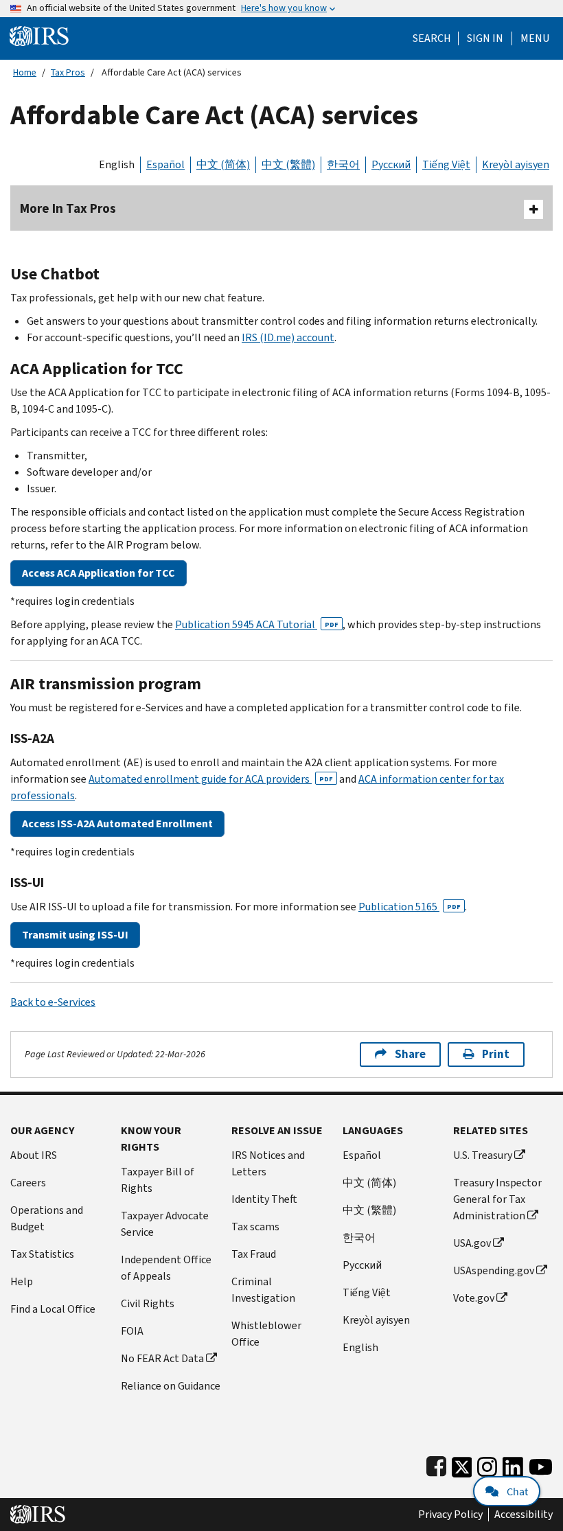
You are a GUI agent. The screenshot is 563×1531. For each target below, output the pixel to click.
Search (432, 38)
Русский (391, 164)
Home (24, 72)
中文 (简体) (223, 164)
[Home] (39, 35)
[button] (485, 38)
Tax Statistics (42, 1254)
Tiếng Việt (446, 164)
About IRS (33, 1155)
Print (495, 1054)
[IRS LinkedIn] (513, 1464)
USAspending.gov (493, 1270)
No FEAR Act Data (162, 1358)
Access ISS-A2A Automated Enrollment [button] (117, 823)
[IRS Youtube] (541, 1464)
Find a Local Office (52, 1309)
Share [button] (410, 1054)
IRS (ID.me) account (288, 337)
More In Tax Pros (68, 208)
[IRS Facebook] (436, 1464)
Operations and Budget (46, 1218)
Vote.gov (473, 1298)
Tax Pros (68, 72)
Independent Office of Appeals (166, 1267)
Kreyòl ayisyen (515, 164)
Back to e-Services (52, 1002)
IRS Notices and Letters (268, 1163)
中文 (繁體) (288, 164)
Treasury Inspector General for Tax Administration (497, 1199)
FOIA (132, 1331)
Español (165, 164)
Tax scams (255, 1226)
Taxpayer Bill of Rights (157, 1179)
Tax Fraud (253, 1254)
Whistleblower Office (266, 1333)
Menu (534, 38)
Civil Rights (147, 1303)
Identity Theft (264, 1199)
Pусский (362, 1265)
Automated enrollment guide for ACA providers (211, 779)
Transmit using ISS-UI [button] (75, 935)
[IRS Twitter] (462, 1464)
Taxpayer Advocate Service (165, 1223)
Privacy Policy (450, 1514)
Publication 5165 (409, 906)
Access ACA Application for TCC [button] (98, 573)
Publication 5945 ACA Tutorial (256, 624)
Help (21, 1281)
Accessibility (523, 1514)
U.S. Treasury (482, 1155)
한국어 (343, 164)
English (117, 164)
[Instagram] (487, 1464)
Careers (28, 1182)
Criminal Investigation (263, 1289)
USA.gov (472, 1243)
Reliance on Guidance (170, 1386)
